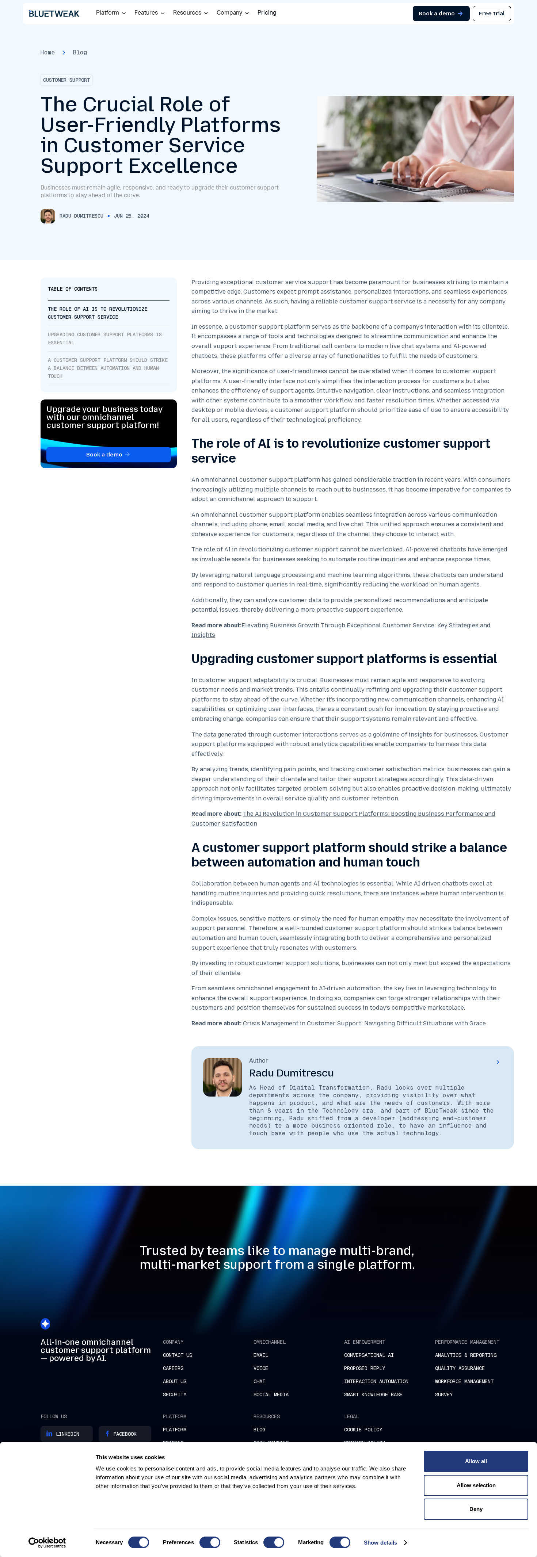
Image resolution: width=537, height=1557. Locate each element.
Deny (476, 1509)
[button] (111, 13)
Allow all (476, 1461)
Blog (80, 53)
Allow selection (476, 1485)
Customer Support (66, 80)
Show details (380, 1542)
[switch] (209, 1542)
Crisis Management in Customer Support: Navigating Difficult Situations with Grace (364, 1023)
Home (48, 53)
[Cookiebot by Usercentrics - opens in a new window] (47, 1542)
